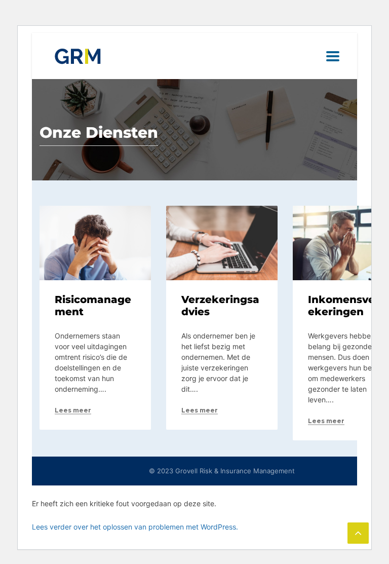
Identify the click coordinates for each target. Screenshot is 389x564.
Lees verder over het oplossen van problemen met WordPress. (135, 526)
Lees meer (73, 410)
